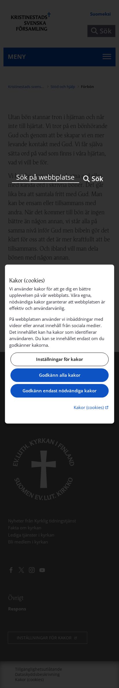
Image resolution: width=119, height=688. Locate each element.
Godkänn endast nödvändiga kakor (59, 391)
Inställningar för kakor (59, 359)
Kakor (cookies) (92, 407)
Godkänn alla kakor (59, 375)
